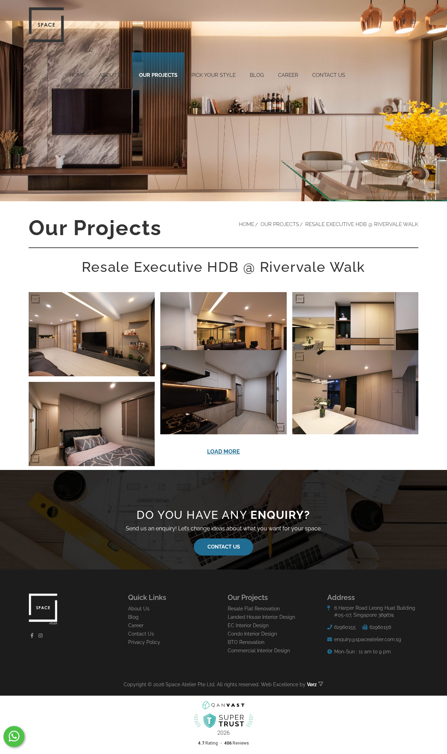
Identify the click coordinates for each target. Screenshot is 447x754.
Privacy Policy (144, 642)
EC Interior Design (248, 625)
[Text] (13, 736)
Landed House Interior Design (261, 617)
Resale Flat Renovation (254, 608)
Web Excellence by (289, 684)
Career (136, 625)
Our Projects (158, 75)
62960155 (345, 627)
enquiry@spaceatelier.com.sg (367, 639)
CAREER (288, 75)
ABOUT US (112, 75)
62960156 (380, 627)
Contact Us (328, 75)
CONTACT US (223, 547)
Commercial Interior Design (259, 650)
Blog (257, 75)
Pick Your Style (213, 75)
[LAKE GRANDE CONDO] (92, 334)
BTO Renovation (246, 642)
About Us (138, 608)
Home (77, 75)
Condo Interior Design (252, 634)
